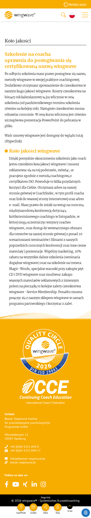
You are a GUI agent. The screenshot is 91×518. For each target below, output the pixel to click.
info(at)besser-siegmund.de (27, 458)
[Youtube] (15, 485)
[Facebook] (6, 485)
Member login (77, 4)
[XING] (25, 485)
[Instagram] (43, 485)
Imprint (45, 497)
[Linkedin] (34, 485)
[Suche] (63, 14)
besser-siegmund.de (23, 462)
